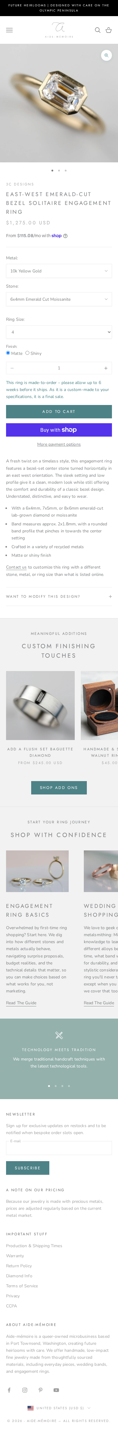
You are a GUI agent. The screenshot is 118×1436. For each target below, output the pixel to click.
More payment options (59, 444)
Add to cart (59, 411)
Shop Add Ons (59, 788)
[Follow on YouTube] (56, 1390)
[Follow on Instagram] (25, 1390)
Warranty (15, 1256)
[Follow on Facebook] (9, 1390)
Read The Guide (21, 1003)
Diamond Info (19, 1276)
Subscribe (28, 1168)
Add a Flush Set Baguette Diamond (40, 752)
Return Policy (19, 1266)
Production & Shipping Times (34, 1246)
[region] (59, 1053)
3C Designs (20, 184)
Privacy (13, 1296)
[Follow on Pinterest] (41, 1390)
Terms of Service (22, 1286)
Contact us (16, 567)
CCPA (11, 1306)
